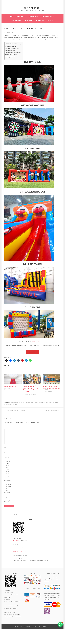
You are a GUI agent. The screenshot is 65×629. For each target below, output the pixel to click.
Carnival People (32, 8)
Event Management (17, 20)
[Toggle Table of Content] (20, 44)
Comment (7, 427)
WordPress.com (46, 626)
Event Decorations (47, 16)
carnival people (34, 402)
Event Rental (28, 20)
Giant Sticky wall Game (11, 54)
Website (6, 457)
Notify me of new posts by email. (8, 498)
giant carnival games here (39, 341)
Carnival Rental (20, 16)
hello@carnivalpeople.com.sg (19, 551)
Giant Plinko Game (10, 56)
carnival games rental (13, 402)
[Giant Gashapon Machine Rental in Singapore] (13, 379)
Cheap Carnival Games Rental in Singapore (15, 410)
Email (6, 452)
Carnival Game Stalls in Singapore (51, 410)
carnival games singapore (24, 402)
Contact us (50, 20)
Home (11, 16)
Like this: (10, 58)
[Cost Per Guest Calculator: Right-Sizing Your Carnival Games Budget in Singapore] (51, 379)
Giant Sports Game (10, 50)
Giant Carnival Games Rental (44, 402)
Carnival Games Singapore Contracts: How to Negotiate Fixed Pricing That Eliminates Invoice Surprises (31, 388)
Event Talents (40, 20)
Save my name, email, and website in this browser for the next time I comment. (8, 471)
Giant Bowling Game (11, 46)
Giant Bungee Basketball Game (13, 52)
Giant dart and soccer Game (13, 48)
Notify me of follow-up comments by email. (8, 488)
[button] (27, 594)
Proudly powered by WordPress (23, 626)
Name (6, 447)
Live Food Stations (33, 16)
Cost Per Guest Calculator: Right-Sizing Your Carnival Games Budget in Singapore (51, 386)
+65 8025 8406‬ (16, 540)
